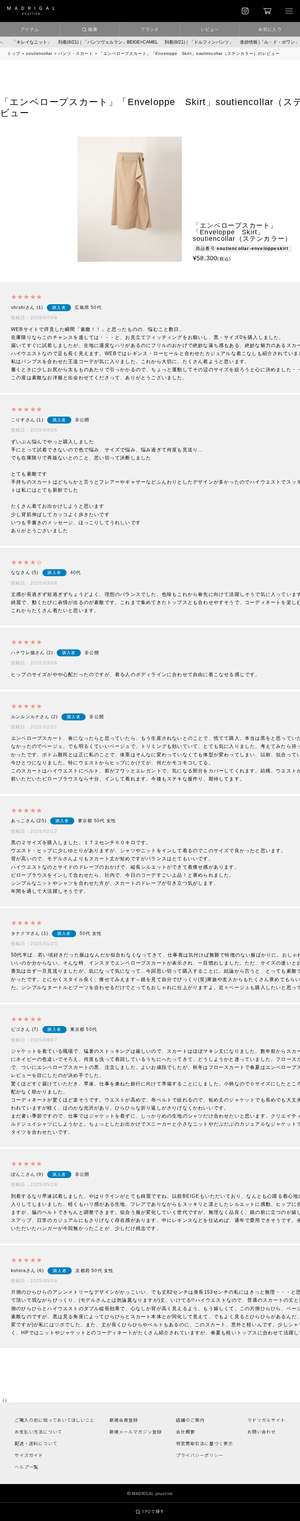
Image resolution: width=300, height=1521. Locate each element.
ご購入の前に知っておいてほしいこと (55, 1420)
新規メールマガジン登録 (135, 1431)
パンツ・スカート (75, 53)
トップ (13, 53)
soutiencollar (39, 53)
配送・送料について (36, 1443)
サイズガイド (29, 1455)
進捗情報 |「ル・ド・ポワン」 (253, 42)
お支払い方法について (38, 1431)
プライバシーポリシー (200, 1455)
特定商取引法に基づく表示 (204, 1443)
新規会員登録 (123, 1420)
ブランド (150, 29)
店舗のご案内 (190, 1420)
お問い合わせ (261, 1431)
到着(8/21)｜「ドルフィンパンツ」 (182, 42)
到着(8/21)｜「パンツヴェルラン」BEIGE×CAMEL (92, 42)
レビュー (210, 29)
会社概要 (185, 1431)
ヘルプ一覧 (26, 1467)
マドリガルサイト (266, 1420)
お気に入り (270, 29)
